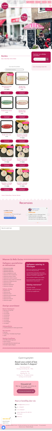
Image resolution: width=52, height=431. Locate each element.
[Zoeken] (47, 59)
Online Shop (6, 58)
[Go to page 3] (37, 222)
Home (2, 58)
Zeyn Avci (34, 209)
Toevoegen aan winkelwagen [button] (7, 93)
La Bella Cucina (8, 210)
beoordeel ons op (9, 217)
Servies (11, 58)
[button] (50, 6)
